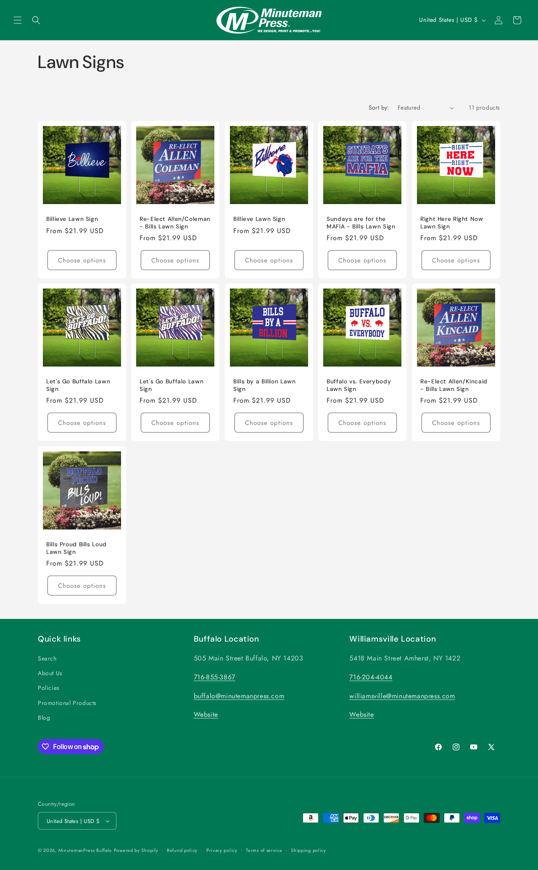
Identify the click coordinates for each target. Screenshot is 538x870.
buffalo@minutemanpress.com (239, 696)
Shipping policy (308, 850)
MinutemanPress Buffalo (85, 850)
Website (206, 715)
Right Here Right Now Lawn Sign (451, 222)
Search (47, 659)
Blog (44, 718)
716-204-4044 (370, 677)
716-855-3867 (214, 677)
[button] (17, 20)
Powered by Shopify (136, 850)
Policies (49, 688)
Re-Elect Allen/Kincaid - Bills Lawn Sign (454, 385)
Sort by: (379, 107)
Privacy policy (221, 850)
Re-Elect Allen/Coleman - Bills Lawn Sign (175, 222)
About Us (50, 673)
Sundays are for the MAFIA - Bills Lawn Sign (361, 222)
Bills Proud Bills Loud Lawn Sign (76, 548)
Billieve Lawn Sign (72, 219)
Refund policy (182, 850)
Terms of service (264, 850)
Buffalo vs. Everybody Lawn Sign (359, 385)
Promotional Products (67, 703)
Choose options (82, 260)
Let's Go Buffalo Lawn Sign (78, 385)
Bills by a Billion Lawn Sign (264, 385)
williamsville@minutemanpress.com (402, 696)
